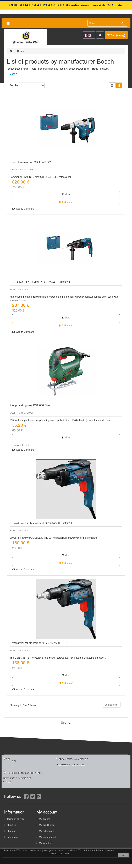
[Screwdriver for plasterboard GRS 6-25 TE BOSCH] (66, 489)
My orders (44, 818)
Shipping (11, 831)
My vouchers (46, 843)
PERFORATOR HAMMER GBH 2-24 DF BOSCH (40, 282)
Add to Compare (24, 208)
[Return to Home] (11, 51)
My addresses (46, 831)
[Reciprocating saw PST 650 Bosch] (66, 371)
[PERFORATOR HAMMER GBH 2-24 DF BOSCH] (66, 248)
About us (11, 825)
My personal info (48, 837)
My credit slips (46, 825)
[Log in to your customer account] (100, 35)
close (123, 855)
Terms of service (16, 818)
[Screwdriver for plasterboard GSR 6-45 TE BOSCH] (66, 609)
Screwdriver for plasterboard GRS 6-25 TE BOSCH (41, 523)
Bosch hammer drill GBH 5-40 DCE (31, 162)
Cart (118, 35)
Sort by (14, 85)
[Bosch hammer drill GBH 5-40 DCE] (66, 128)
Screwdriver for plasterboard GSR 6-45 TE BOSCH (41, 643)
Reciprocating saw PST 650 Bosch (31, 405)
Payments (12, 837)
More (12, 73)
